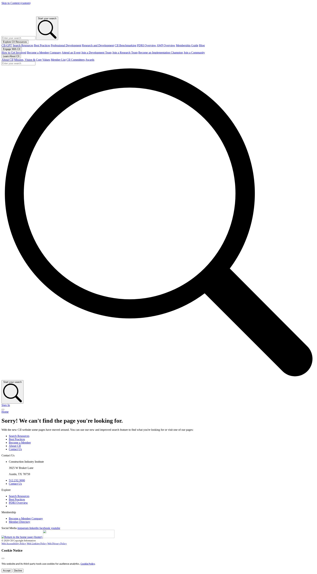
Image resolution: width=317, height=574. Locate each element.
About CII (7, 59)
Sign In (5, 405)
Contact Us (15, 449)
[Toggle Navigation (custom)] (2, 409)
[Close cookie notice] (2, 558)
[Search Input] (158, 378)
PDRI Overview (146, 45)
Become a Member (20, 442)
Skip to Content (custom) (15, 3)
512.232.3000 (17, 480)
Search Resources (23, 45)
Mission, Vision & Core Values (32, 59)
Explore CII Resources (15, 42)
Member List (58, 59)
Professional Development (66, 45)
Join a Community (194, 52)
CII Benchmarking (125, 45)
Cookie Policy (88, 564)
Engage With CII (11, 49)
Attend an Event (71, 52)
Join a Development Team (96, 52)
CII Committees (75, 59)
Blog (202, 45)
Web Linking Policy (37, 543)
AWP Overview (166, 45)
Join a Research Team (125, 52)
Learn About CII (11, 56)
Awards (89, 59)
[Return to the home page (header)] (16, 14)
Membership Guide (187, 45)
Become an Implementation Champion (160, 52)
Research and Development (98, 45)
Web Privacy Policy (57, 543)
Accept (6, 570)
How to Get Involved (13, 52)
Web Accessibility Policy (13, 543)
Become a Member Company (44, 52)
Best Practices (42, 45)
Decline (18, 570)
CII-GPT (6, 45)
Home (5, 411)
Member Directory (19, 521)
